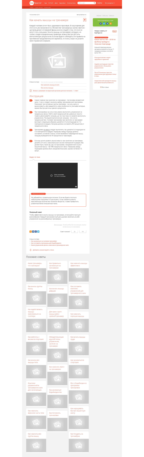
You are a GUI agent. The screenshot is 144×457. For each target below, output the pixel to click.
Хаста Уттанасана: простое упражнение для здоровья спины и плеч (105, 74)
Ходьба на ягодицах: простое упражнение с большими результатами (103, 66)
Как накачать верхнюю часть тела (36, 412)
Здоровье (62, 3)
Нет (83, 231)
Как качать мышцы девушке (56, 289)
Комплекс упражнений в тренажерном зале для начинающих (35, 386)
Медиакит (99, 15)
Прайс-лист (105, 15)
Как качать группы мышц (35, 287)
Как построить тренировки (54, 414)
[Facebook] (101, 23)
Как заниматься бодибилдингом (55, 391)
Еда (45, 3)
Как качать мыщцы (47, 88)
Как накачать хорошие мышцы (77, 315)
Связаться (111, 15)
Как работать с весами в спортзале (36, 338)
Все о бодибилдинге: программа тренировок (78, 385)
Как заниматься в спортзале (77, 361)
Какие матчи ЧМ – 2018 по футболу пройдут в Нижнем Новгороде (105, 41)
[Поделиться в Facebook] (36, 232)
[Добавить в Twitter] (38, 232)
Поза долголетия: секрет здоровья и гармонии (102, 58)
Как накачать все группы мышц (34, 435)
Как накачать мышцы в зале (50, 85)
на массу (47, 130)
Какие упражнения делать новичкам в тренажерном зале (50, 245)
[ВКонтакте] (107, 23)
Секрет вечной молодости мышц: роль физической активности (105, 82)
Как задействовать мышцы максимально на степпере (35, 312)
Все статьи (105, 87)
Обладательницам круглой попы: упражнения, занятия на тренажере (56, 341)
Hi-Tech (50, 3)
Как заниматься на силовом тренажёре (44, 241)
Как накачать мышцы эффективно (78, 264)
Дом (56, 3)
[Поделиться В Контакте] (33, 232)
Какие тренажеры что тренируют (35, 264)
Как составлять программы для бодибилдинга (46, 243)
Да (74, 231)
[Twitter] (104, 23)
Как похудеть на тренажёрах (76, 435)
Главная (31, 7)
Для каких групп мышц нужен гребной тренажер (56, 314)
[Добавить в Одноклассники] (31, 232)
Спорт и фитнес (39, 7)
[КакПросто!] (35, 3)
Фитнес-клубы (47, 7)
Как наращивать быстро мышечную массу (77, 410)
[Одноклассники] (111, 23)
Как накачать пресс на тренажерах (56, 368)
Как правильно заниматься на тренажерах (55, 265)
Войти (99, 3)
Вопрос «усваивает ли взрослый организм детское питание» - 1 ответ (55, 91)
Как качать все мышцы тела (33, 361)
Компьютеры (71, 3)
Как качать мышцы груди (77, 338)
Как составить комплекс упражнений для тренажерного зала (78, 289)
